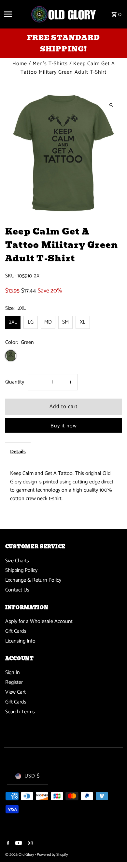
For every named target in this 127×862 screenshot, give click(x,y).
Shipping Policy (21, 570)
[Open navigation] (15, 14)
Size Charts (17, 560)
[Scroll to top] (113, 844)
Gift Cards (15, 631)
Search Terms (20, 711)
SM (65, 322)
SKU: (10, 276)
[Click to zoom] (111, 105)
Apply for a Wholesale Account (39, 621)
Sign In (12, 672)
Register (14, 682)
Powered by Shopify (52, 855)
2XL (13, 322)
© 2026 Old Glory (20, 855)
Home (19, 63)
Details (18, 451)
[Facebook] (7, 844)
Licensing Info (20, 641)
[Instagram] (29, 844)
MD (48, 322)
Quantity (14, 382)
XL (82, 322)
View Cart (15, 692)
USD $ (32, 776)
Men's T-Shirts (50, 63)
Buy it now (63, 426)
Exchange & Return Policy (33, 580)
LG (31, 322)
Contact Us (17, 590)
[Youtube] (18, 844)
